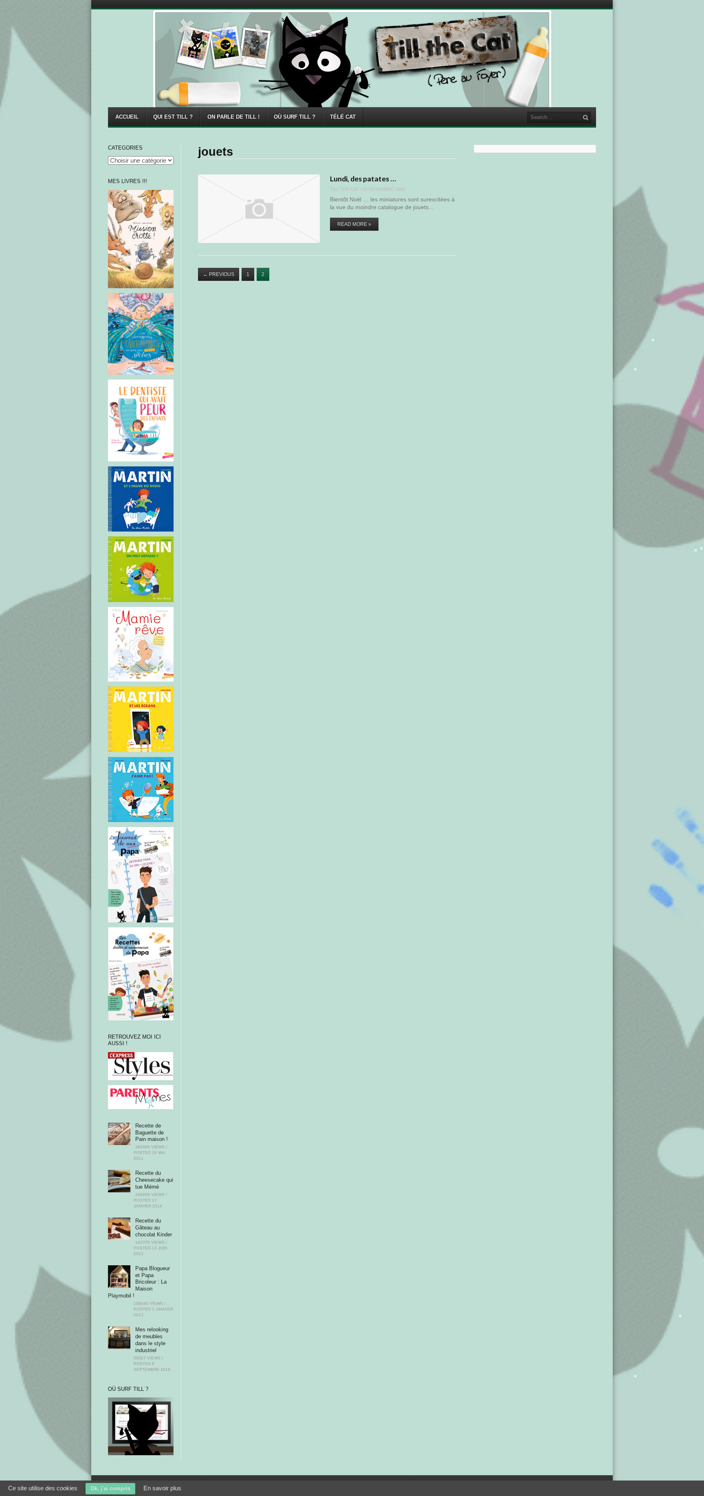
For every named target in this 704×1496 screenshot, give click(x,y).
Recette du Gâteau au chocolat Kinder (153, 1228)
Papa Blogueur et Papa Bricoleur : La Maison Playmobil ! (139, 1282)
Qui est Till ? (173, 117)
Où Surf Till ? (294, 117)
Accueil (127, 117)
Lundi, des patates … (363, 178)
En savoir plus (162, 1488)
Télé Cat (343, 117)
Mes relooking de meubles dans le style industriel (151, 1339)
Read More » (354, 224)
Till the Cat (344, 189)
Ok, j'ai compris (110, 1488)
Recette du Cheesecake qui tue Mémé (154, 1180)
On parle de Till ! (233, 117)
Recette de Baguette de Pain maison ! (151, 1133)
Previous (218, 274)
